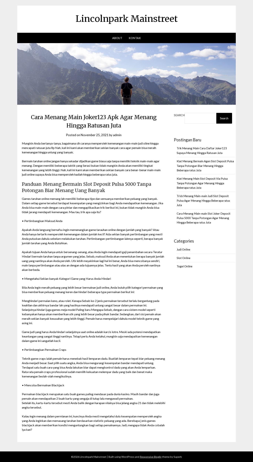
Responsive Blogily (151, 456)
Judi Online (183, 249)
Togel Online (184, 266)
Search (179, 115)
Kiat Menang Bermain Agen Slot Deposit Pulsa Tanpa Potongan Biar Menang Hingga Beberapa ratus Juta (205, 165)
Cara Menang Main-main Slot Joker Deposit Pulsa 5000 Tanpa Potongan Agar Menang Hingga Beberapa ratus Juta (203, 218)
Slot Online (183, 258)
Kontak (135, 38)
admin (117, 135)
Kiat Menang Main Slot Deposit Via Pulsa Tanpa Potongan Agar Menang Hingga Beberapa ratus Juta (202, 183)
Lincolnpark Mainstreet (127, 18)
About (117, 38)
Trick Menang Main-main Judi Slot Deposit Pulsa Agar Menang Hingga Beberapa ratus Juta (203, 200)
